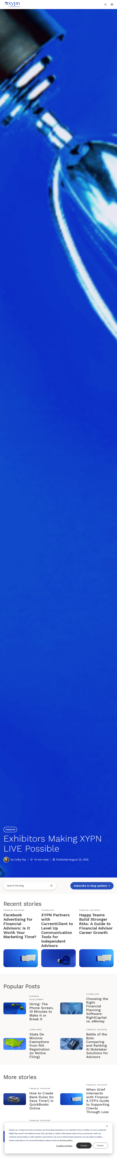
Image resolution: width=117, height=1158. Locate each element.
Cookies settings (64, 1146)
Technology (47, 910)
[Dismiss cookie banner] (106, 1126)
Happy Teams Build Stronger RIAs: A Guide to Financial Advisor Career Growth (96, 924)
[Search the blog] (51, 885)
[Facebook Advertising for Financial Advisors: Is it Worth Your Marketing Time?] (20, 957)
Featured (10, 829)
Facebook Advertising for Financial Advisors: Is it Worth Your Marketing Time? (19, 926)
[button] (112, 4)
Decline (100, 1145)
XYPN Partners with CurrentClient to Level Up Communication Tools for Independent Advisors (57, 930)
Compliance (35, 1030)
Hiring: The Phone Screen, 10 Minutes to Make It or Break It (41, 1011)
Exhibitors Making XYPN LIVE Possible (52, 843)
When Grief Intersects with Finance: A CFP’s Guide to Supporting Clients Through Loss (97, 1101)
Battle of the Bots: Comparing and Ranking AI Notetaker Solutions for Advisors (97, 1045)
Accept (84, 1145)
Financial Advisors (13, 910)
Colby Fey (20, 859)
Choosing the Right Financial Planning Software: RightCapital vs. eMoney (97, 1010)
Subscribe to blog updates (90, 885)
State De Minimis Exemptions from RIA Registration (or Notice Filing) (39, 1045)
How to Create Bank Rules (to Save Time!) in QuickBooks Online (41, 1100)
